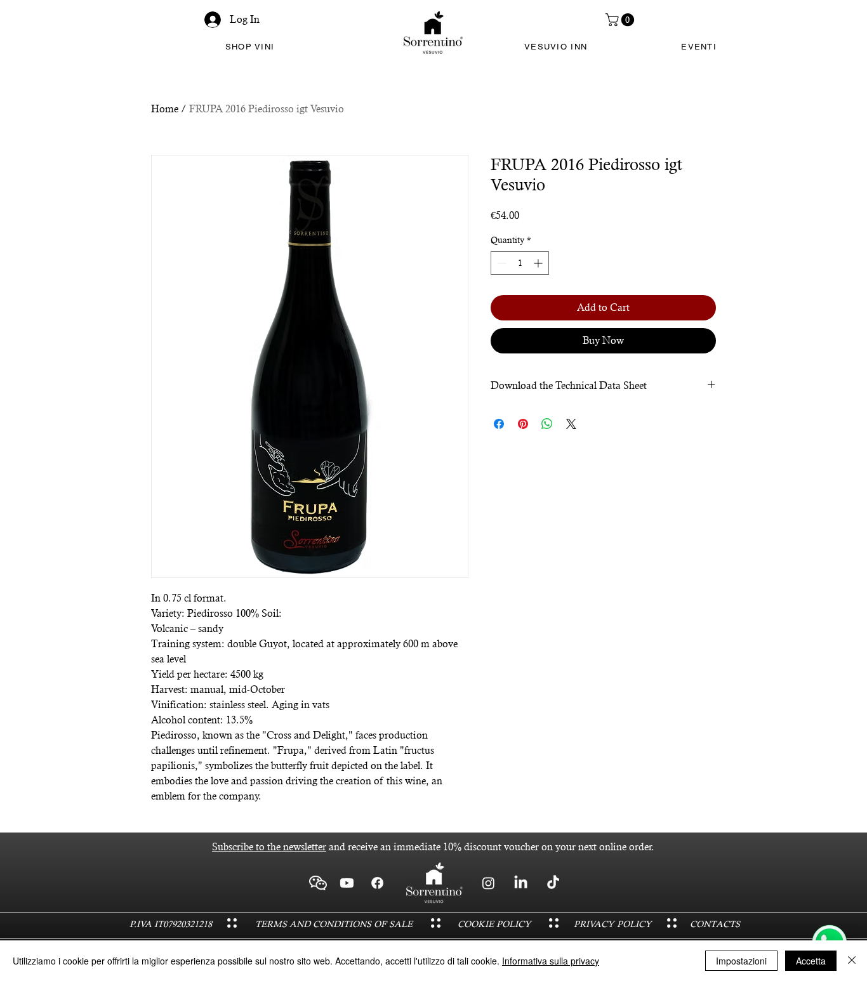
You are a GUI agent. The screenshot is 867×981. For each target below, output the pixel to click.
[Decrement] (500, 263)
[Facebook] (377, 883)
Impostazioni (741, 960)
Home (164, 109)
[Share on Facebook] (498, 423)
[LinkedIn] (521, 883)
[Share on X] (571, 423)
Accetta (811, 960)
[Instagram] (488, 883)
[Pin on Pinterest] (523, 423)
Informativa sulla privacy (550, 960)
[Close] (851, 961)
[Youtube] (347, 883)
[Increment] (539, 263)
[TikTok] (553, 883)
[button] (621, 19)
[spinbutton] (519, 263)
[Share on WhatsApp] (547, 423)
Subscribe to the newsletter (269, 847)
